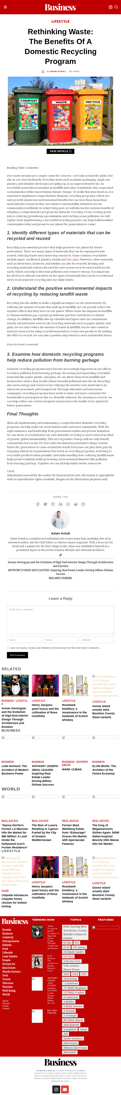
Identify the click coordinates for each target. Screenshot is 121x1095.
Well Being (9, 990)
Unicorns (7, 983)
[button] (115, 7)
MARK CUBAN (72, 769)
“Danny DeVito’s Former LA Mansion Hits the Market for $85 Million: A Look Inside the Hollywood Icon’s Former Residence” (15, 836)
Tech (5, 975)
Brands (6, 929)
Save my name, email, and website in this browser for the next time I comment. (55, 647)
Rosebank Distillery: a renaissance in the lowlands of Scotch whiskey (75, 712)
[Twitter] (45, 504)
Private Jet (8, 964)
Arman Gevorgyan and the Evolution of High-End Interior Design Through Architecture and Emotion (60, 564)
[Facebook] (37, 504)
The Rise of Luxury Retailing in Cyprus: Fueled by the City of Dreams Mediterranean (45, 833)
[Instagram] (110, 7)
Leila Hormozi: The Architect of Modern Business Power (15, 769)
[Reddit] (75, 504)
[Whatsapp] (68, 504)
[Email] (83, 504)
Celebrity (8, 937)
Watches (7, 987)
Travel (6, 979)
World (6, 994)
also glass (73, 259)
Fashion (7, 945)
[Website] (60, 555)
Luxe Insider (10, 956)
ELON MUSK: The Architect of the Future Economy (104, 769)
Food (5, 891)
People (6, 960)
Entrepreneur (10, 941)
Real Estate (10, 821)
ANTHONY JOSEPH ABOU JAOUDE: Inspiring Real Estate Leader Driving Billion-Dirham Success (60, 572)
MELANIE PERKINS (60, 578)
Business (8, 700)
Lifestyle (61, 21)
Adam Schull (58, 71)
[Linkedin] (60, 504)
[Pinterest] (52, 504)
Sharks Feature (11, 971)
